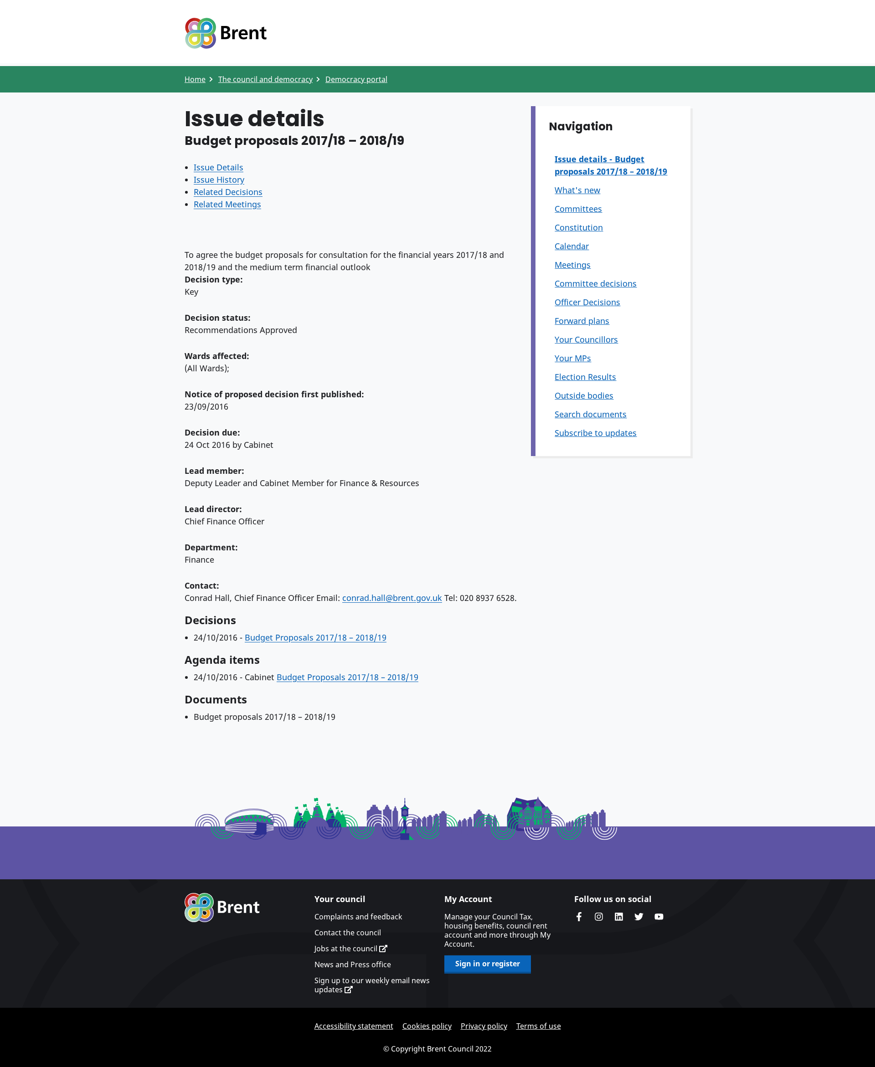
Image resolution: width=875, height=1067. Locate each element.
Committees (578, 208)
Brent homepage (222, 907)
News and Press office (352, 964)
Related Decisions (228, 191)
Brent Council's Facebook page (578, 916)
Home (195, 79)
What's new (577, 190)
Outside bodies (584, 395)
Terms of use (538, 1026)
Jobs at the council (346, 948)
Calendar (572, 246)
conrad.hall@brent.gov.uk (392, 597)
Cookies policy (427, 1026)
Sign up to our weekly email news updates (372, 985)
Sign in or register (487, 964)
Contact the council (347, 932)
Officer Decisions (587, 302)
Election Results (585, 376)
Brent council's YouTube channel (659, 916)
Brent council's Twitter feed (638, 916)
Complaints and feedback (358, 916)
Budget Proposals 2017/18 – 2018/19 (315, 637)
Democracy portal (356, 79)
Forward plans (582, 320)
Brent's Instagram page (598, 916)
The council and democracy (265, 79)
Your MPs (573, 358)
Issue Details (218, 167)
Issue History (219, 179)
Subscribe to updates (596, 432)
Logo (226, 33)
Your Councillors (586, 339)
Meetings (573, 264)
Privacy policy (484, 1026)
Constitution (579, 227)
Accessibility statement (353, 1026)
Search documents (591, 414)
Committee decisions (596, 283)
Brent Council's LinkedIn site (618, 916)
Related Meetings (227, 204)
